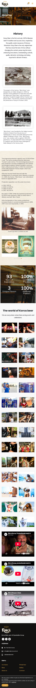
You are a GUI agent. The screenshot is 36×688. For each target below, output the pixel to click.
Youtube (9, 639)
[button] (14, 258)
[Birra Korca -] (5, 3)
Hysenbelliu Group (18, 635)
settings (14, 682)
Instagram (6, 639)
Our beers (5, 665)
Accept (5, 685)
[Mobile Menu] (32, 3)
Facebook (3, 639)
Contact (22, 670)
